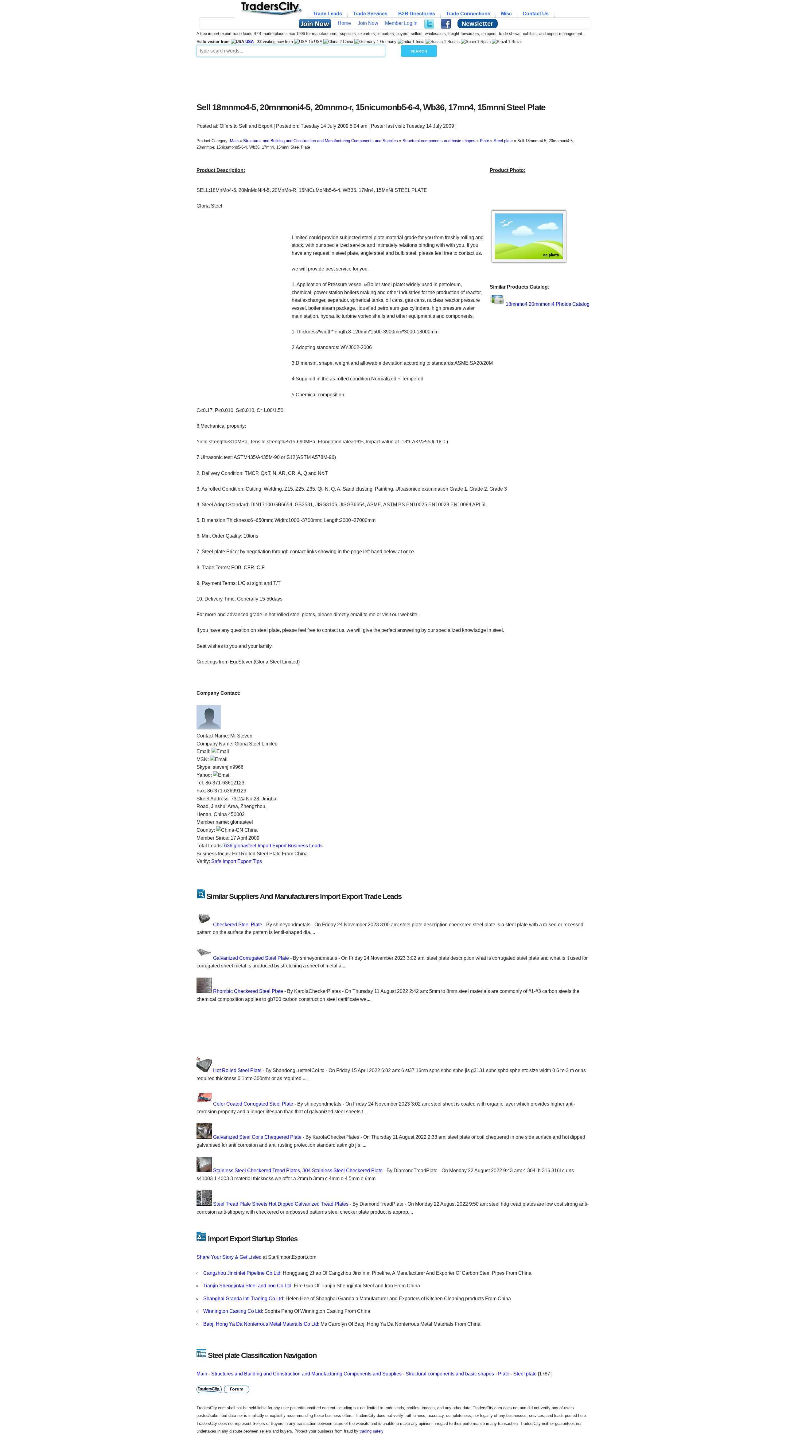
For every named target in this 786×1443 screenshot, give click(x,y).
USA (249, 41)
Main (201, 1373)
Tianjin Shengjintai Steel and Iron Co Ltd (247, 1285)
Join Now (368, 23)
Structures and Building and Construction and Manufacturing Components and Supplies (306, 1373)
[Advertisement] (345, 78)
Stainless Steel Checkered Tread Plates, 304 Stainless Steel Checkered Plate (298, 1170)
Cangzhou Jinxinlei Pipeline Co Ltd (241, 1273)
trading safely (371, 1431)
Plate (503, 1373)
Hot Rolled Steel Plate (237, 1070)
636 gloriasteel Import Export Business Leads (273, 845)
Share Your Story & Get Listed (229, 1257)
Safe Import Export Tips (236, 861)
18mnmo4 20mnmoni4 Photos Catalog (548, 304)
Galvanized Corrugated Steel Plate (251, 958)
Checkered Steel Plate (237, 924)
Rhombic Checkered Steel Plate (248, 991)
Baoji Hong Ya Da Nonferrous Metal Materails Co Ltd (260, 1324)
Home (344, 23)
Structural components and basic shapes (450, 1373)
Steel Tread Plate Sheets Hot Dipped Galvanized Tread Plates (280, 1204)
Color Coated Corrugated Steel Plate (253, 1104)
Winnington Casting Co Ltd (232, 1311)
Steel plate (525, 1373)
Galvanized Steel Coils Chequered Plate (257, 1137)
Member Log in (401, 23)
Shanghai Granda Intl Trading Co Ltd (243, 1298)
